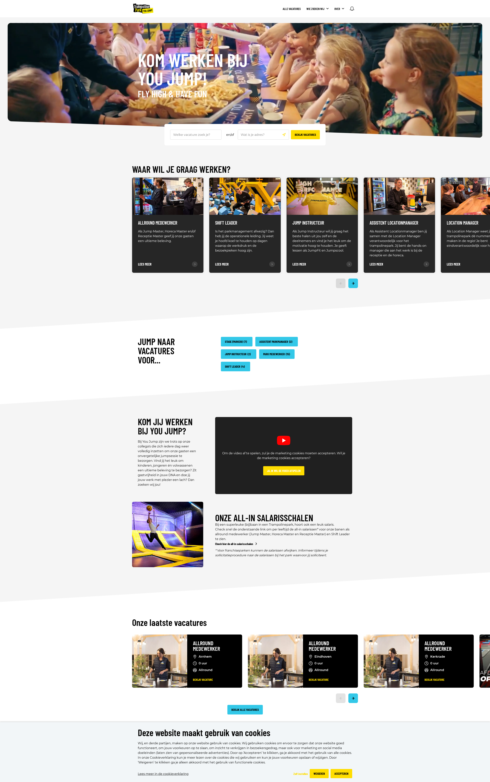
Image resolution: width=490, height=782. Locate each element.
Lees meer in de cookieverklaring (163, 774)
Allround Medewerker (157, 223)
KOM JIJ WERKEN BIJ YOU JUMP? (165, 426)
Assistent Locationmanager (394, 223)
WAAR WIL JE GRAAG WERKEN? (181, 170)
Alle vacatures (292, 9)
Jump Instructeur (308, 223)
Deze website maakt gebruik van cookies (204, 733)
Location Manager (462, 223)
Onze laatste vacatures (169, 623)
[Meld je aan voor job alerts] (352, 9)
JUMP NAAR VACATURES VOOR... (156, 350)
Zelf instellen (300, 773)
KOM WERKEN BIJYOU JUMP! (193, 70)
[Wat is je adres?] (284, 134)
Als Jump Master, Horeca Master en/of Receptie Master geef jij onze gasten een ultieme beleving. (166, 236)
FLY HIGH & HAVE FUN (172, 94)
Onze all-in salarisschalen (264, 517)
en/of (230, 135)
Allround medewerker (206, 646)
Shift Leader (226, 223)
